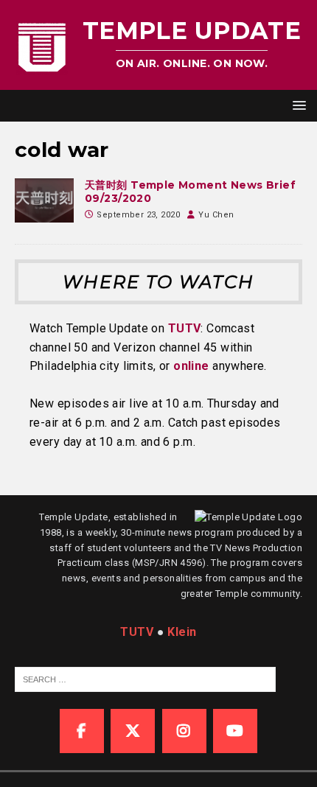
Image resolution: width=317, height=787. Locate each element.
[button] (296, 105)
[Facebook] (82, 731)
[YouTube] (235, 731)
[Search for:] (145, 679)
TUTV (184, 328)
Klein (181, 632)
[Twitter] (133, 731)
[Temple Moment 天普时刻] (44, 200)
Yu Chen (216, 215)
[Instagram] (184, 731)
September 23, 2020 (138, 215)
